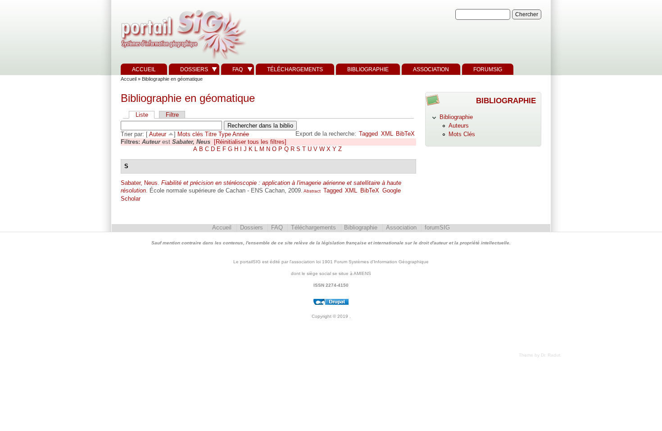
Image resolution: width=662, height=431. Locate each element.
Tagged (368, 133)
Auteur (157, 134)
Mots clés (190, 134)
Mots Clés (462, 134)
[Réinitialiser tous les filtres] (250, 141)
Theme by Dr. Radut (539, 355)
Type (224, 134)
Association (431, 69)
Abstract (312, 190)
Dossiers (194, 69)
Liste (142, 114)
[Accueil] (182, 59)
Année (240, 134)
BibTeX (405, 133)
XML (387, 133)
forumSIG (487, 69)
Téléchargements (295, 69)
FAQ (237, 69)
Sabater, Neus (139, 182)
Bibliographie (368, 69)
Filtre (172, 114)
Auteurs (459, 125)
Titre (211, 134)
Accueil (144, 69)
